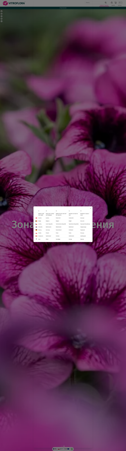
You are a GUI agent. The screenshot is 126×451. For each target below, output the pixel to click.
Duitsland (71, 230)
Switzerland (48, 236)
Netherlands (48, 227)
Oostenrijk (71, 218)
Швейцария (83, 236)
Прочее (82, 239)
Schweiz (57, 236)
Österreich (58, 218)
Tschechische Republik (61, 224)
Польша (82, 233)
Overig (70, 239)
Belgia (39, 221)
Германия (82, 230)
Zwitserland (71, 236)
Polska (39, 233)
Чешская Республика (85, 224)
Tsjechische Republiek (74, 224)
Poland (47, 233)
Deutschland (58, 230)
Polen (57, 233)
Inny (39, 239)
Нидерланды (83, 227)
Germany (48, 230)
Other (47, 239)
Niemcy (40, 230)
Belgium (47, 221)
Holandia (40, 227)
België (70, 221)
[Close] (90, 208)
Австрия (82, 218)
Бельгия (82, 221)
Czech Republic (49, 224)
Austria (39, 218)
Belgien (57, 221)
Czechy (39, 224)
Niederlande (58, 227)
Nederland (71, 227)
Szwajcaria (40, 236)
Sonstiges (58, 239)
